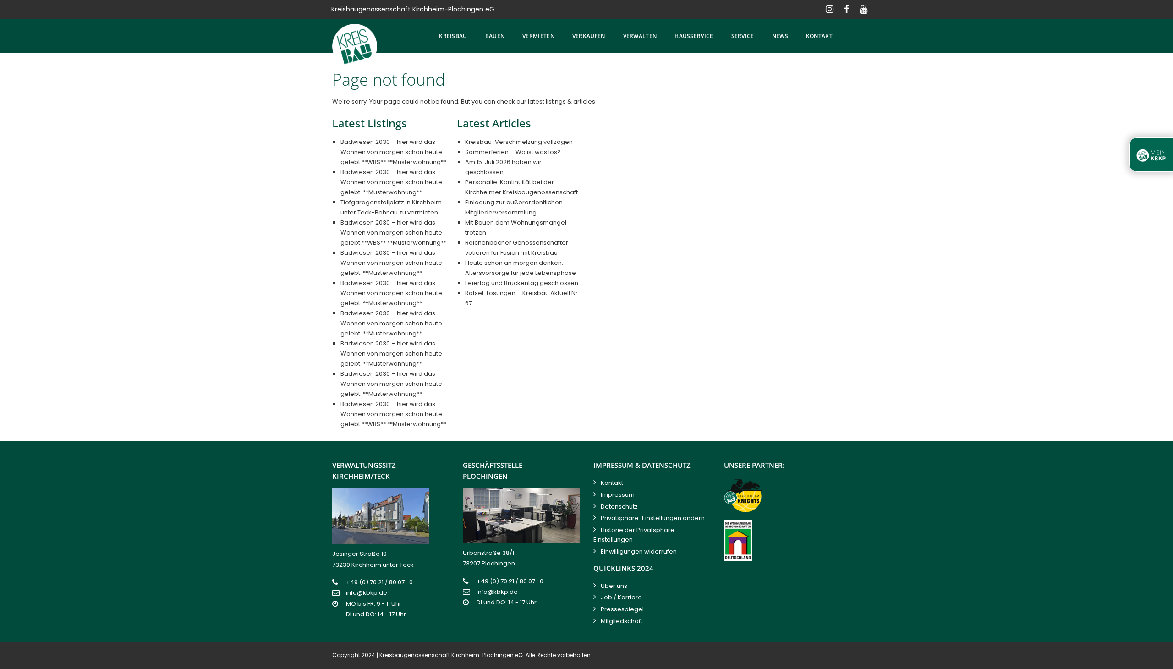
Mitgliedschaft (621, 621)
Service (742, 36)
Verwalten (640, 36)
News (780, 36)
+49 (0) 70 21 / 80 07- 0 (379, 582)
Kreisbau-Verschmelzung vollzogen (519, 141)
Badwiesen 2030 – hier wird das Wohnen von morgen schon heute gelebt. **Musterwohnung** (391, 182)
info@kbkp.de (366, 592)
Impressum (618, 494)
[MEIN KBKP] (1151, 154)
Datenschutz (619, 506)
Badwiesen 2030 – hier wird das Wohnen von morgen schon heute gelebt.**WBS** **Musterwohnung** (393, 151)
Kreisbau (453, 36)
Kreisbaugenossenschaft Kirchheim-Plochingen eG (451, 655)
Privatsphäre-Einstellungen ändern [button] (653, 518)
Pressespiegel (622, 609)
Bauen (495, 36)
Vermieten (538, 36)
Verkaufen (588, 36)
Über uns (614, 585)
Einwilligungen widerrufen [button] (639, 551)
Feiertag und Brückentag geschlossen (521, 283)
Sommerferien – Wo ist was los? (513, 152)
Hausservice (693, 36)
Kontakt (819, 36)
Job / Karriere (621, 597)
